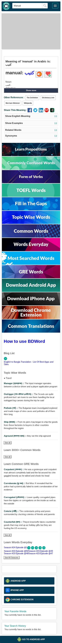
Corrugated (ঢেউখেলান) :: (15, 497)
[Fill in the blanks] (31, 209)
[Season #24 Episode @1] (29, 548)
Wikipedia (28, 103)
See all (7, 443)
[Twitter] (36, 111)
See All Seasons (11, 558)
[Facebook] (30, 111)
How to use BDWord (24, 341)
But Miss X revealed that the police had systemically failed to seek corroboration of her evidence (31, 486)
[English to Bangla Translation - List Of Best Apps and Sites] (5, 359)
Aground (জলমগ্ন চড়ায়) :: (15, 436)
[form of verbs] (31, 182)
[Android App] (31, 291)
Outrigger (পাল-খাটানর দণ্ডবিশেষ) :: (19, 394)
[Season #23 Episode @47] (43, 548)
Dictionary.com (48, 98)
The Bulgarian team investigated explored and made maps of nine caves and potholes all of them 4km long (30, 411)
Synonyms (31, 136)
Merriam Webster (13, 103)
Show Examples (31, 123)
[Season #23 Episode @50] (33, 548)
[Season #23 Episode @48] (40, 548)
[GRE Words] (31, 277)
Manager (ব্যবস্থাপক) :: (14, 383)
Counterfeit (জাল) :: (13, 522)
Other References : (14, 97)
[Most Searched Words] (31, 264)
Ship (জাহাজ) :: (11, 422)
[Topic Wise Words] (31, 223)
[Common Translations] (31, 332)
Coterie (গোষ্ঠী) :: (11, 511)
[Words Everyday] (31, 250)
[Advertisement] (31, 31)
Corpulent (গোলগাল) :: (14, 469)
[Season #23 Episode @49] (36, 548)
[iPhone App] (31, 304)
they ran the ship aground (27, 436)
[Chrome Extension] (31, 318)
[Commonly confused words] (31, 169)
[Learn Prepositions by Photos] (31, 155)
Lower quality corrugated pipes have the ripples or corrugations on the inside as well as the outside (30, 500)
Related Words (31, 130)
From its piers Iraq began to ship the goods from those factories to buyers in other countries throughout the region (31, 425)
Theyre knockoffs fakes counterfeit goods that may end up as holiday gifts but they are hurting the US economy (29, 525)
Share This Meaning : (15, 110)
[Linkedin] (41, 111)
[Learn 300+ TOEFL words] (31, 196)
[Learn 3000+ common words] (31, 237)
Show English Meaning (31, 116)
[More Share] (52, 111)
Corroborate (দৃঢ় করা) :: (15, 483)
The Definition (32, 98)
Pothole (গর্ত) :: (11, 408)
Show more (31, 90)
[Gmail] (47, 111)
